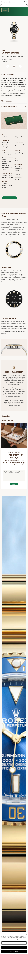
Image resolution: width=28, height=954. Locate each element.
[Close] (26, 934)
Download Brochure (10, 197)
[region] (14, 943)
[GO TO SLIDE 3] (15, 47)
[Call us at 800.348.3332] (7, 66)
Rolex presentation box (9, 106)
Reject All (14, 947)
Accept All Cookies (14, 951)
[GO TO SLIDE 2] (12, 47)
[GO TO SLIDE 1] (9, 47)
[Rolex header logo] (5, 11)
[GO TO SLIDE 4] (18, 47)
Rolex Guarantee (7, 74)
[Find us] (20, 66)
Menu (24, 10)
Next (13, 484)
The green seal (6, 101)
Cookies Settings (14, 943)
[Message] (14, 66)
